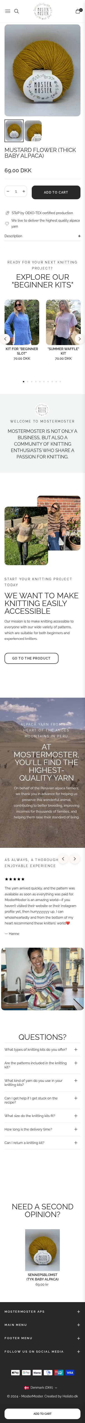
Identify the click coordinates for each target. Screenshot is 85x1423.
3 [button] (31, 381)
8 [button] (52, 381)
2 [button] (27, 381)
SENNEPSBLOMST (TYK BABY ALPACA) (42, 1277)
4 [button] (35, 381)
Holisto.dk (70, 1396)
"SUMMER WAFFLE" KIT (63, 351)
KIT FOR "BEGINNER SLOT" (22, 351)
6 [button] (44, 381)
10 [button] (60, 381)
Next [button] (80, 339)
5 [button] (40, 381)
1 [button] (23, 381)
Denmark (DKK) (42, 1387)
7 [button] (48, 381)
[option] (42, 70)
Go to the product (31, 658)
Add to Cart (42, 1413)
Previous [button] (5, 339)
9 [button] (56, 381)
